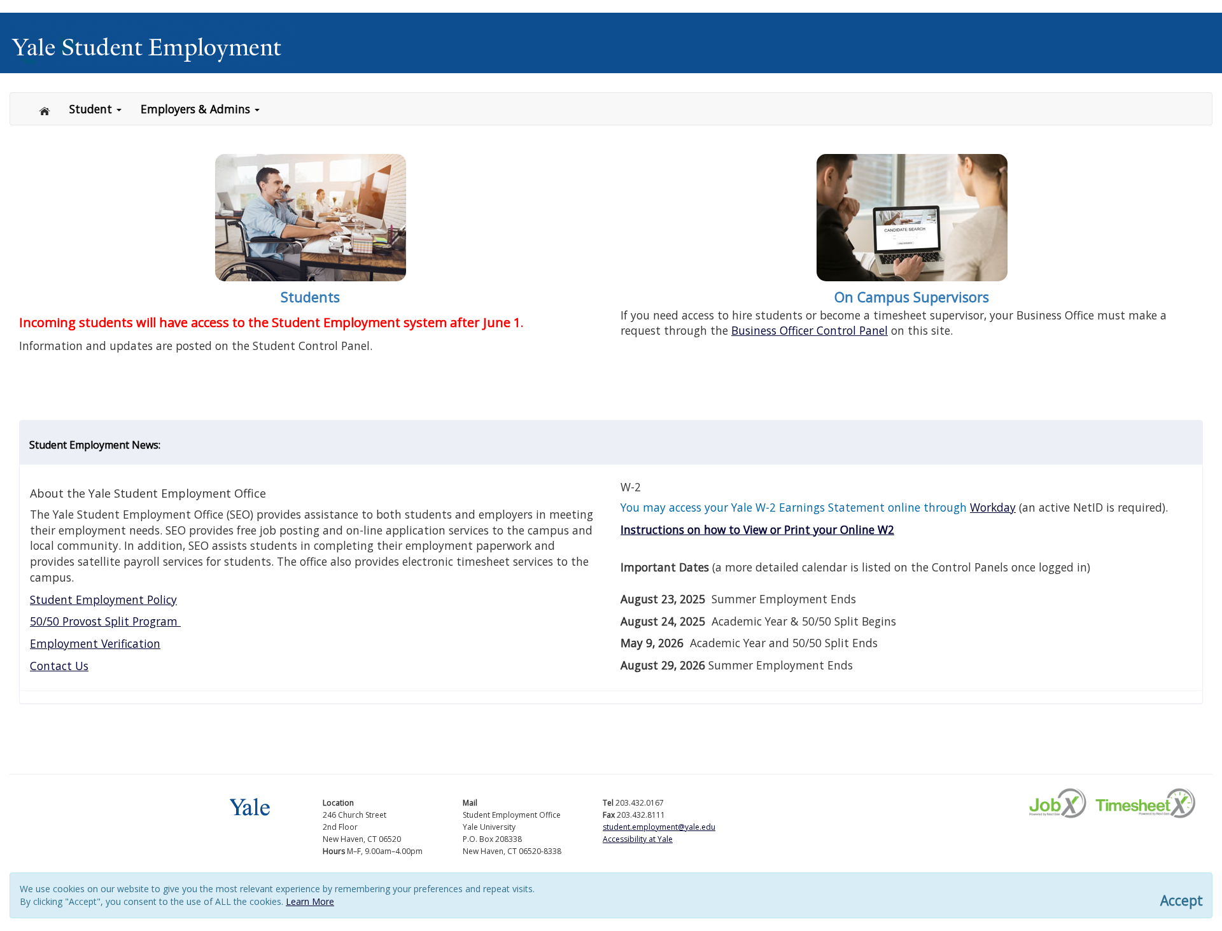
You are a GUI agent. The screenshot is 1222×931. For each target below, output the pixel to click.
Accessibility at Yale (638, 839)
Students (310, 297)
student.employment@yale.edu (659, 827)
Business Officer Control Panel (809, 330)
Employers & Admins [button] (197, 108)
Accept (1181, 900)
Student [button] (92, 108)
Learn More (310, 901)
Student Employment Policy (103, 599)
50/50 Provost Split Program (105, 621)
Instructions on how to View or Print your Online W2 (757, 529)
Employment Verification (95, 643)
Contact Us (59, 665)
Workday (993, 507)
